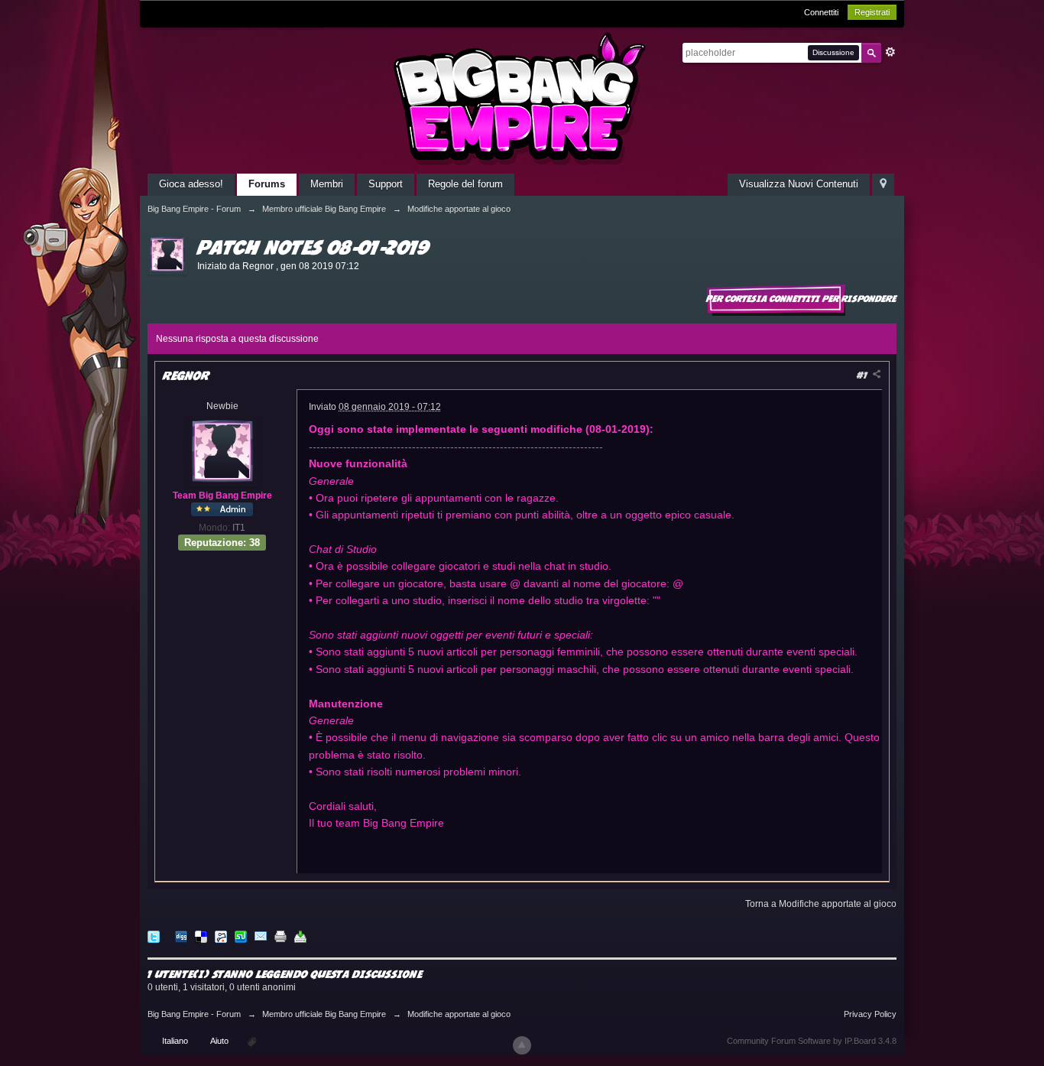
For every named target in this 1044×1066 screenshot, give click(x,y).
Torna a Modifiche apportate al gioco (820, 904)
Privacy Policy (870, 1014)
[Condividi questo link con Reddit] (221, 936)
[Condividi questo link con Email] (261, 936)
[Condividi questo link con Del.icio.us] (201, 936)
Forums (266, 184)
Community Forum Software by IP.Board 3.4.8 (811, 1040)
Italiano (175, 1040)
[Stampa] (280, 936)
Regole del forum (465, 184)
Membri (326, 184)
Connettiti (821, 12)
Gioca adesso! (191, 184)
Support (385, 184)
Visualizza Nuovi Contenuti (798, 184)
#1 (863, 375)
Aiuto (220, 1040)
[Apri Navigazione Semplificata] (883, 185)
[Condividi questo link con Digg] (181, 936)
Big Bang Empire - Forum (194, 1014)
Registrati (872, 12)
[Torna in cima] (522, 1045)
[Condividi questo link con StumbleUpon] (241, 936)
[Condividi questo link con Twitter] (154, 936)
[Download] (300, 936)
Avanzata (890, 52)
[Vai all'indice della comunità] (522, 98)
